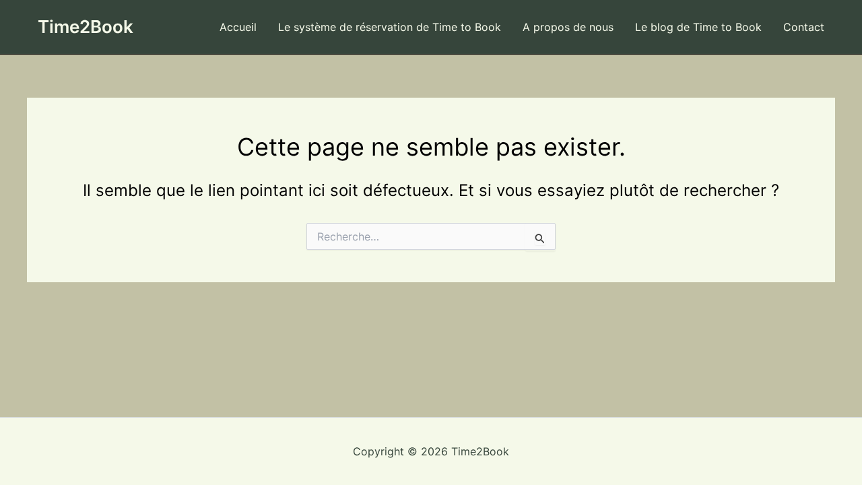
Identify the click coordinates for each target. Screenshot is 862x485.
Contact (803, 27)
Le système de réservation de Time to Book (389, 27)
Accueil (238, 27)
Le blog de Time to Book (698, 27)
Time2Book (85, 26)
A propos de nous (568, 27)
